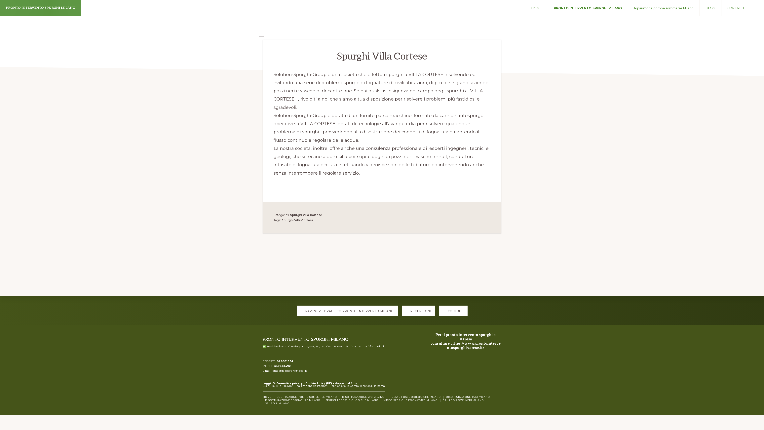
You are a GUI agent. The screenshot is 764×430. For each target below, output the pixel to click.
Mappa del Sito (346, 383)
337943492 (282, 365)
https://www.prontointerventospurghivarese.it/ (474, 345)
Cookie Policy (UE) (318, 383)
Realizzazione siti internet (311, 385)
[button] (757, 8)
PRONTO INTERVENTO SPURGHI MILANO (40, 8)
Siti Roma (378, 385)
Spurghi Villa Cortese (306, 215)
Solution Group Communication (350, 385)
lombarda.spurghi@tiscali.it (289, 370)
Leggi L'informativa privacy (283, 383)
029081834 (285, 361)
